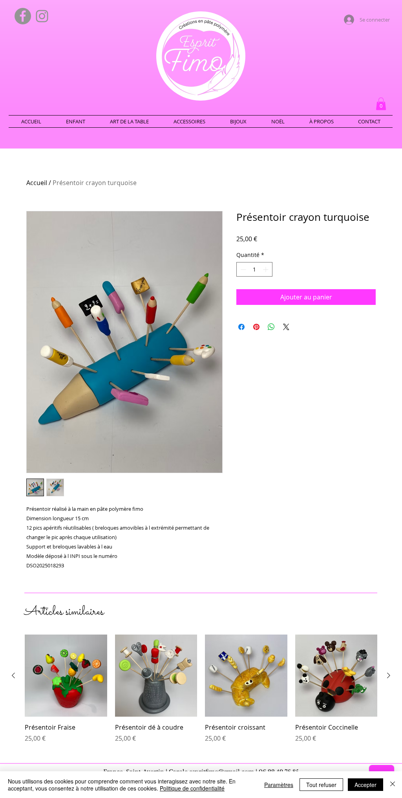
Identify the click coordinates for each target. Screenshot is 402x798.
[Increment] (266, 269)
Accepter (365, 785)
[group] (201, 693)
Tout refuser (321, 785)
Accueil (36, 182)
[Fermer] (392, 785)
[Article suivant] (388, 675)
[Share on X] (286, 327)
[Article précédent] (13, 675)
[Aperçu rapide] (66, 676)
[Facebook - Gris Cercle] (23, 16)
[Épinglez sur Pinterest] (256, 327)
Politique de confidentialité (192, 788)
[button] (381, 103)
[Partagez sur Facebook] (241, 327)
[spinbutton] (254, 269)
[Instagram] (42, 16)
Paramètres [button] (278, 785)
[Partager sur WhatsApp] (271, 327)
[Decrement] (242, 269)
